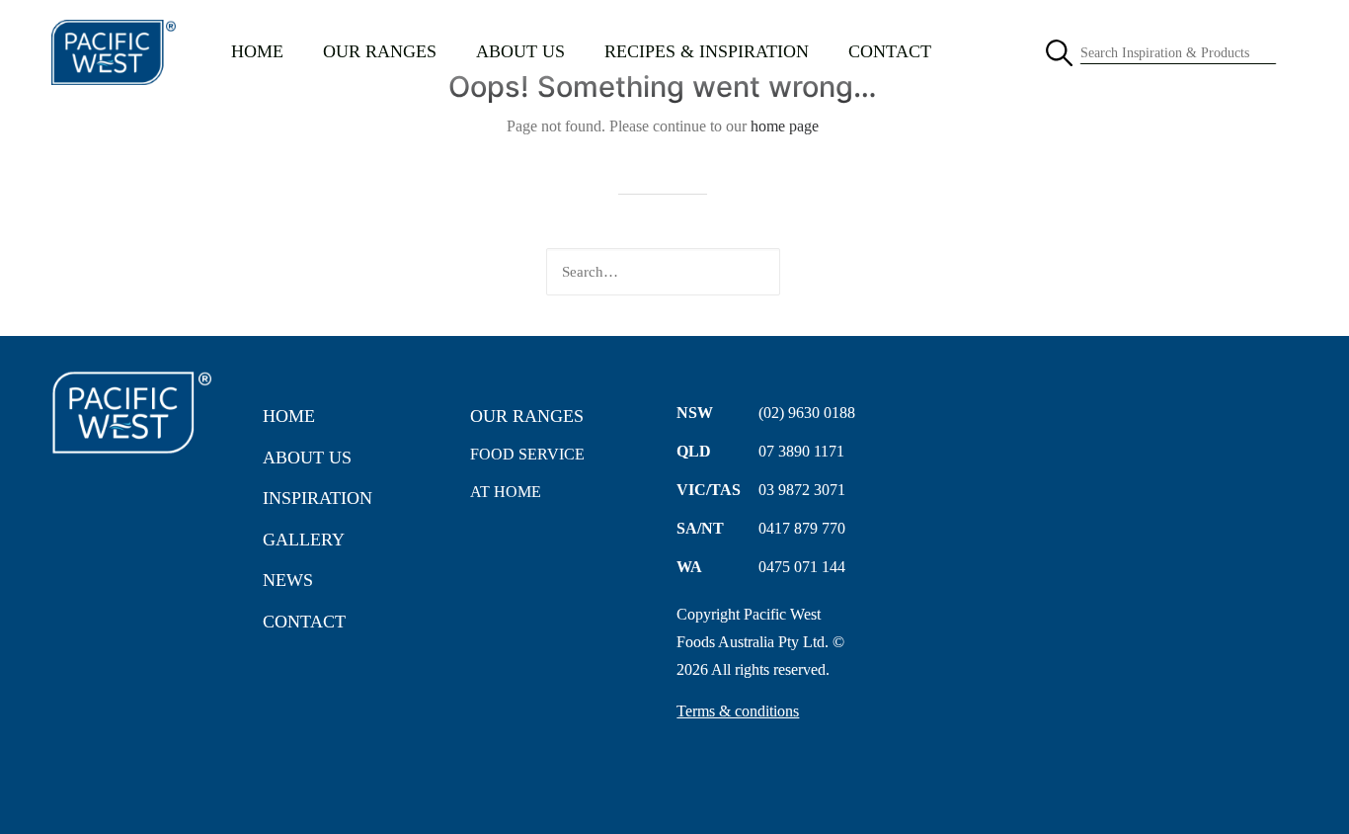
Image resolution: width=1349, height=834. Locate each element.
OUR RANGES (379, 51)
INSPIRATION (317, 498)
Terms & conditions (737, 711)
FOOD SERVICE (527, 454)
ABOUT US (520, 51)
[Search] (663, 271)
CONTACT (889, 51)
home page (785, 126)
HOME (257, 51)
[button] (859, 272)
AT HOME (505, 491)
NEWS (288, 580)
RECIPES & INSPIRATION (706, 51)
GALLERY (304, 539)
